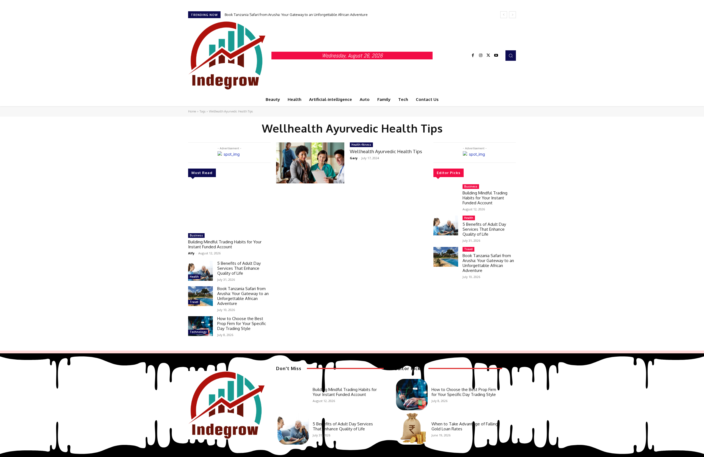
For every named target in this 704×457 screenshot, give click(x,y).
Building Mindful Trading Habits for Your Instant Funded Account (225, 244)
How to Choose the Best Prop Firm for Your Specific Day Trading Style (241, 323)
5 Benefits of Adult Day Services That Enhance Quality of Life (239, 268)
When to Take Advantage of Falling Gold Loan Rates (464, 426)
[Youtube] (496, 55)
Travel (194, 302)
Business (196, 235)
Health (194, 277)
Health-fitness (361, 145)
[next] (512, 14)
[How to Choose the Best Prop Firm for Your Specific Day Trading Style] (200, 326)
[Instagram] (481, 55)
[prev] (503, 14)
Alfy (191, 253)
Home (192, 111)
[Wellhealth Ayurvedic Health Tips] (310, 162)
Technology (198, 332)
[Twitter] (488, 55)
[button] (510, 55)
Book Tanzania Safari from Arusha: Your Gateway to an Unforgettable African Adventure (296, 14)
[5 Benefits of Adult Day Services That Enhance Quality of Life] (200, 271)
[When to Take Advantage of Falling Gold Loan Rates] (411, 428)
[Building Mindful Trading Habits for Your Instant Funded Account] (229, 207)
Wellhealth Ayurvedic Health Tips (386, 151)
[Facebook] (473, 55)
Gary (354, 158)
